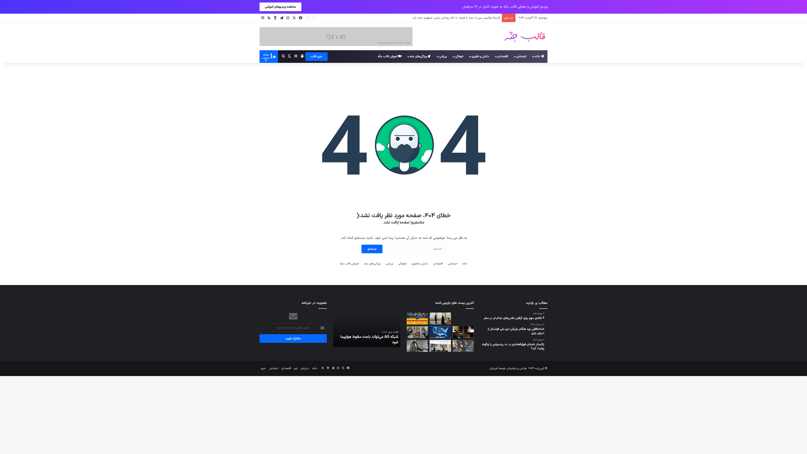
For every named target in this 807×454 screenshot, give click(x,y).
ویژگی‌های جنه (419, 56)
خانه (538, 56)
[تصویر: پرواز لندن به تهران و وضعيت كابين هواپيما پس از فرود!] (463, 346)
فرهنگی (459, 56)
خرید (263, 368)
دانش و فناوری (480, 56)
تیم (296, 368)
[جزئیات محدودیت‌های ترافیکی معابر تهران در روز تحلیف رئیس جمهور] (417, 319)
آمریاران (494, 368)
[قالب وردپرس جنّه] (524, 36)
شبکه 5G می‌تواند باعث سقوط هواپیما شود (369, 339)
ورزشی (443, 56)
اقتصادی (502, 56)
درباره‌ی (305, 368)
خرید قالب (316, 56)
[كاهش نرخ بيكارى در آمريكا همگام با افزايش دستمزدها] (440, 332)
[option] (366, 324)
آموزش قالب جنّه (388, 56)
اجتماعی (521, 56)
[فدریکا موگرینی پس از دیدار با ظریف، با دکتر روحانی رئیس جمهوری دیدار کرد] (440, 319)
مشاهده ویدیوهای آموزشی (280, 7)
